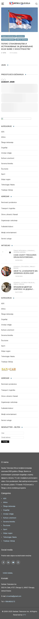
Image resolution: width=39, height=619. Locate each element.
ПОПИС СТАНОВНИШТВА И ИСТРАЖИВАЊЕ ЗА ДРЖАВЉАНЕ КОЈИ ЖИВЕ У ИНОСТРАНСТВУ (17, 46)
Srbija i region (5, 179)
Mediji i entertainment (8, 233)
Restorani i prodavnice (9, 202)
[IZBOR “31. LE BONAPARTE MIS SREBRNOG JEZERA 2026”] (6, 271)
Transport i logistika (8, 208)
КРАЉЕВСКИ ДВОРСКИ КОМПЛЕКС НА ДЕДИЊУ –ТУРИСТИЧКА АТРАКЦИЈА (24, 289)
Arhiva (3, 137)
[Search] (37, 4)
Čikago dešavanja (7, 142)
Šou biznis (4, 169)
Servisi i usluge (6, 239)
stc (4, 53)
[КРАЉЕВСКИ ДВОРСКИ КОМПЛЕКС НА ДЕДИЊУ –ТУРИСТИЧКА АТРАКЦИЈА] (6, 287)
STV (24, 615)
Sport (3, 174)
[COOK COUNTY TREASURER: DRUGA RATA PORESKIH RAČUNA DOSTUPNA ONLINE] (6, 255)
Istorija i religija (6, 153)
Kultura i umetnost (7, 158)
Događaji (4, 148)
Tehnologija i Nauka (8, 185)
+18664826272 (9, 601)
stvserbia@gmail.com (13, 596)
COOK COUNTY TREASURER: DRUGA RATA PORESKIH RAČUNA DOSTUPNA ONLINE (25, 257)
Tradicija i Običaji (7, 190)
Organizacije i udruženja (9, 220)
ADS (2, 132)
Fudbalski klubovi (7, 226)
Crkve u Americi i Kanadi (9, 214)
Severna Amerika (7, 164)
